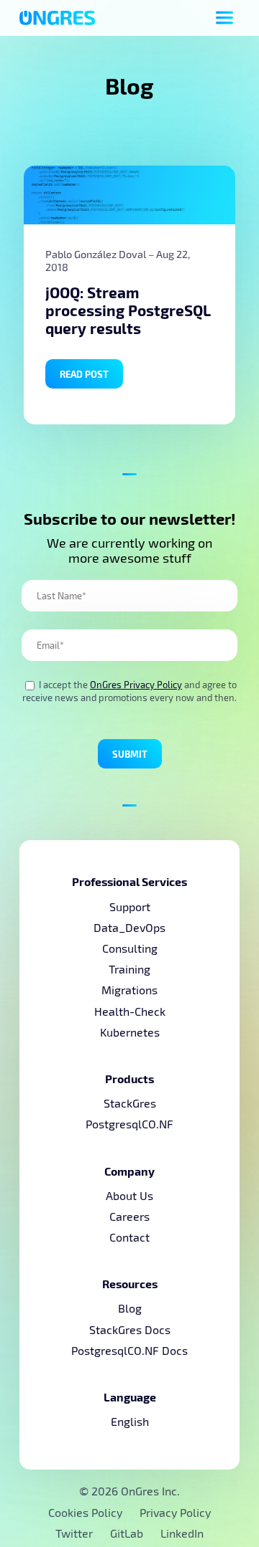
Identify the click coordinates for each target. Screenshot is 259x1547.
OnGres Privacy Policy (136, 684)
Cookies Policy (85, 1512)
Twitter (75, 1533)
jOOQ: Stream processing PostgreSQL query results (128, 310)
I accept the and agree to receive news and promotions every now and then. (129, 691)
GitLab (128, 1533)
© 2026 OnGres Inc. (129, 1491)
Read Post (84, 373)
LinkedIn (182, 1533)
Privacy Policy (175, 1512)
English (130, 1421)
